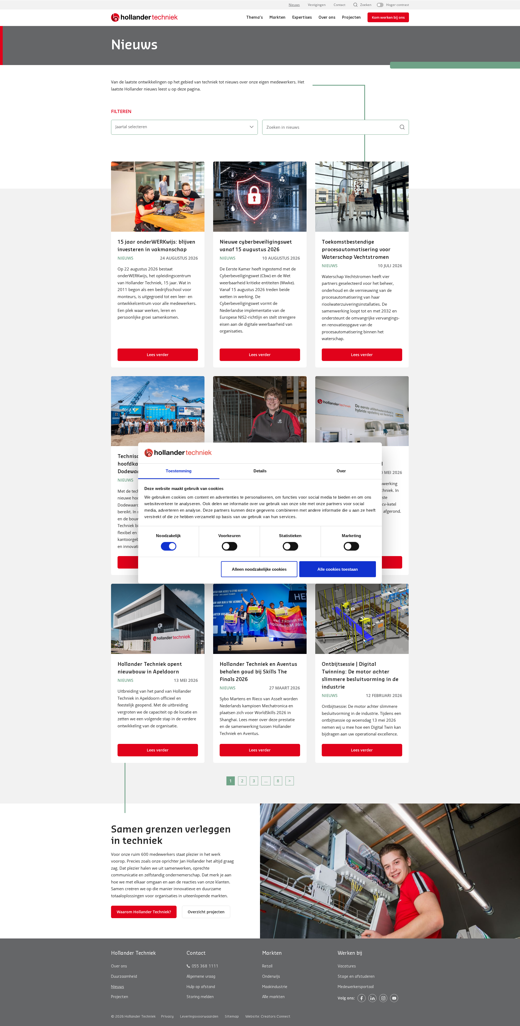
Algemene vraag (201, 977)
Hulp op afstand (201, 987)
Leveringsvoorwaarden (199, 1016)
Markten (277, 18)
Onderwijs (271, 977)
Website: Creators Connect (267, 1016)
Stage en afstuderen (356, 977)
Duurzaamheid (124, 977)
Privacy (167, 1016)
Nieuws (294, 4)
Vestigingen (317, 4)
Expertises (302, 18)
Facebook (362, 998)
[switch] (229, 546)
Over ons (326, 18)
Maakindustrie (274, 987)
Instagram (383, 998)
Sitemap (232, 1016)
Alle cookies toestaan (337, 569)
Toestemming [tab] (178, 471)
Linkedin (372, 998)
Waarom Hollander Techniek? (144, 911)
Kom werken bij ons (388, 17)
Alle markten (273, 997)
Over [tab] (341, 471)
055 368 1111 (205, 966)
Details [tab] (260, 471)
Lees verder (157, 354)
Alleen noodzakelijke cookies (259, 569)
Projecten (351, 18)
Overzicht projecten (206, 911)
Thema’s (254, 18)
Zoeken (365, 4)
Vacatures (347, 966)
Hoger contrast (397, 4)
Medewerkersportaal (356, 987)
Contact (339, 4)
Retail (267, 966)
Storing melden (200, 997)
